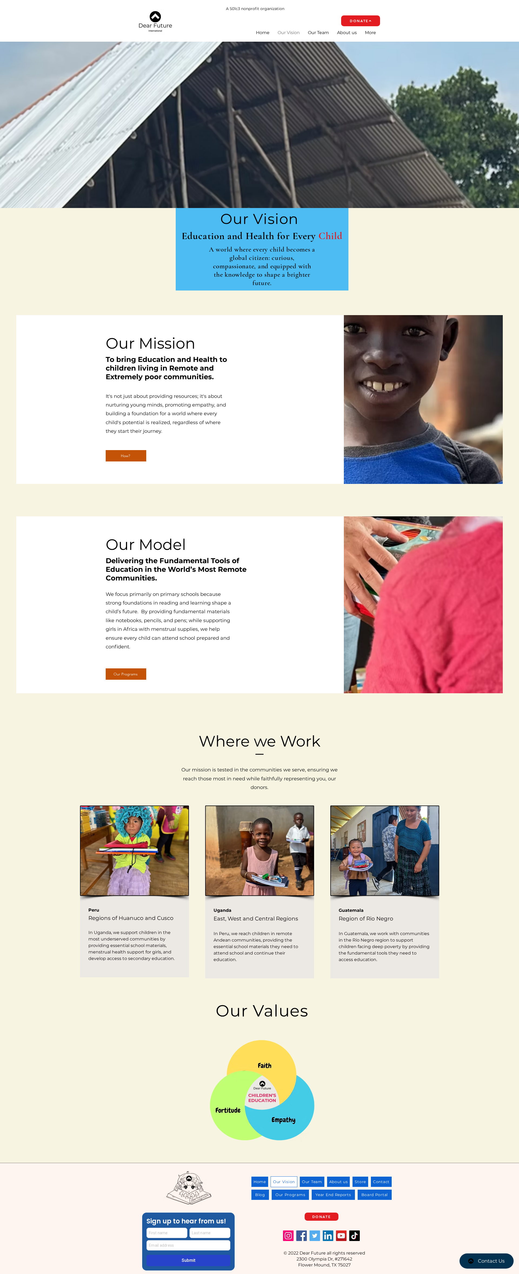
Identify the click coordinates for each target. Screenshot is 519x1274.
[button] (351, 583)
